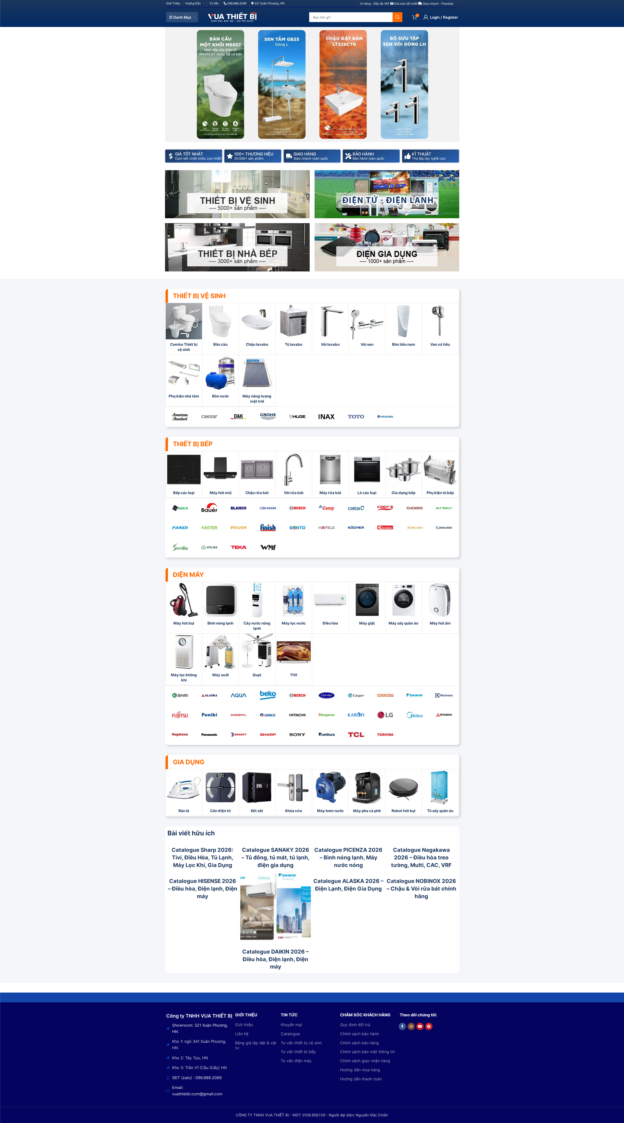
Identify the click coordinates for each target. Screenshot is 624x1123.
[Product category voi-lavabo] (330, 326)
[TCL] (356, 734)
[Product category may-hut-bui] (184, 605)
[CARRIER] (326, 695)
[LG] (385, 715)
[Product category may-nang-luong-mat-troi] (257, 380)
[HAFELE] (326, 527)
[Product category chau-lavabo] (257, 326)
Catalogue (290, 1033)
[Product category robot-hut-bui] (403, 792)
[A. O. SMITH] (180, 695)
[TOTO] (356, 416)
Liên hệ (241, 1033)
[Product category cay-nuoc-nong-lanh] (257, 607)
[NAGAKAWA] (180, 734)
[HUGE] (297, 416)
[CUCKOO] (414, 508)
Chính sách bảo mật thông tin (367, 1051)
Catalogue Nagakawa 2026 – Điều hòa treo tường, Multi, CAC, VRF (421, 857)
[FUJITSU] (180, 715)
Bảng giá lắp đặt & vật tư (255, 1045)
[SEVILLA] (180, 547)
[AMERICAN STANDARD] (180, 416)
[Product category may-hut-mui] (220, 474)
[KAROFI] (356, 715)
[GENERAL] (239, 715)
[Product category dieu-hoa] (330, 605)
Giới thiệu (244, 1024)
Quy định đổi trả (355, 1024)
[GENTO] (297, 527)
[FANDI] (180, 527)
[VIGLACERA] (385, 416)
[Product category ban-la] (184, 792)
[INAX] (326, 416)
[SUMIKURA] (326, 734)
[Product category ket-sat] (257, 792)
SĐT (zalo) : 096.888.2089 (197, 1077)
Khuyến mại (291, 1024)
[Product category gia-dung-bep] (403, 474)
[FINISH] (268, 527)
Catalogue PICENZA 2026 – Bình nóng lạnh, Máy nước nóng (348, 857)
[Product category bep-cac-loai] (184, 474)
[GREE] (268, 715)
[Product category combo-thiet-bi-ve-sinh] (184, 329)
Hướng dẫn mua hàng (360, 1069)
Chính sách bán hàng (359, 1042)
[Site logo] (232, 16)
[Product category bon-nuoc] (220, 378)
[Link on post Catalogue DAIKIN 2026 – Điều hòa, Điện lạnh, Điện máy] (275, 906)
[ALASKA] (209, 695)
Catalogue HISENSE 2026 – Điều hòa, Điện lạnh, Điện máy (202, 888)
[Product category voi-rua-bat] (294, 474)
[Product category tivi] (294, 657)
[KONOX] (385, 527)
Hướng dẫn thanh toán (361, 1078)
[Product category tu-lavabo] (294, 326)
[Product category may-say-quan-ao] (403, 605)
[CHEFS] (385, 508)
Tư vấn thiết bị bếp (298, 1051)
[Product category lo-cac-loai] (367, 474)
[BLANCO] (239, 508)
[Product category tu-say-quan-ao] (440, 792)
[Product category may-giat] (367, 605)
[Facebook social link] (402, 1026)
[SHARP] (268, 734)
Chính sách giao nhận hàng (365, 1061)
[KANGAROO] (326, 715)
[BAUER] (209, 508)
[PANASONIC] (209, 734)
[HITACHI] (297, 715)
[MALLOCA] (414, 527)
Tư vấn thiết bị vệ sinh (301, 1042)
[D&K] (239, 416)
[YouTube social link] (420, 1026)
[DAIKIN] (414, 695)
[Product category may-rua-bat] (330, 474)
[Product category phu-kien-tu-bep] (440, 474)
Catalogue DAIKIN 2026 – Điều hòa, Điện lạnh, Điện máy (275, 959)
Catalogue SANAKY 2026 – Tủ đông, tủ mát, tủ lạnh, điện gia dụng (276, 857)
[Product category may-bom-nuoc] (330, 792)
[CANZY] (326, 508)
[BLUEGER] (268, 508)
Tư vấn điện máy (296, 1061)
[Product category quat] (257, 657)
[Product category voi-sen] (367, 326)
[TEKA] (239, 547)
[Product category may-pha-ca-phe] (367, 792)
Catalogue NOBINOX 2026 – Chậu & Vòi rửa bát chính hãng (421, 888)
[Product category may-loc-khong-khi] (184, 659)
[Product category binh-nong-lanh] (220, 605)
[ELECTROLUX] (444, 695)
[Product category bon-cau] (220, 326)
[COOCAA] (385, 695)
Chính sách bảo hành (359, 1033)
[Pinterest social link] (429, 1026)
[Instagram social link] (411, 1026)
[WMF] (268, 547)
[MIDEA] (414, 715)
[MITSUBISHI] (444, 715)
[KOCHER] (356, 527)
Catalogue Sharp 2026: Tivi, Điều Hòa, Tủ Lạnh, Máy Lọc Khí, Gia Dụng (202, 857)
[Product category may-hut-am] (440, 605)
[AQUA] (239, 695)
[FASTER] (209, 527)
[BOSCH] (297, 508)
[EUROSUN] (444, 508)
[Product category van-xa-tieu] (440, 326)
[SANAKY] (239, 734)
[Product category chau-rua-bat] (257, 474)
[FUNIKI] (209, 715)
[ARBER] (180, 508)
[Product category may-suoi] (220, 657)
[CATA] (356, 508)
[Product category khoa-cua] (294, 792)
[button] (170, 84)
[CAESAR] (209, 416)
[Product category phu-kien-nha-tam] (184, 378)
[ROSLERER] (444, 527)
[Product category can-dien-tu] (220, 792)
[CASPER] (356, 695)
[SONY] (297, 734)
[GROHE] (268, 416)
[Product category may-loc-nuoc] (294, 605)
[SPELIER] (209, 547)
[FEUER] (239, 527)
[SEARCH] (397, 17)
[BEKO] (268, 695)
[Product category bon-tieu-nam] (403, 326)
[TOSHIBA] (385, 734)
